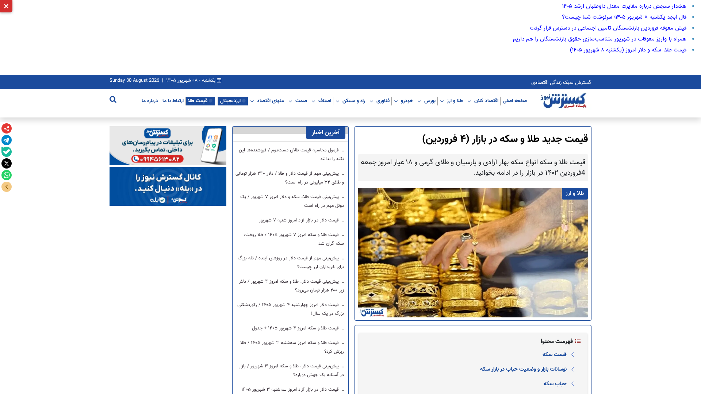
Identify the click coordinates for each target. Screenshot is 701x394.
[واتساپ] (6, 175)
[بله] (6, 152)
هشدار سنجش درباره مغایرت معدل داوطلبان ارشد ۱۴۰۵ (624, 6)
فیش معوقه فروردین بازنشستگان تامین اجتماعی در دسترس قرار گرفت (608, 28)
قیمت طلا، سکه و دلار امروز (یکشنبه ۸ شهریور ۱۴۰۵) (628, 50)
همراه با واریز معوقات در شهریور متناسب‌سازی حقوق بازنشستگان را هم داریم (599, 39)
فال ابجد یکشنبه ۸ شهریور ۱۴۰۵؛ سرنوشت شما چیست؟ (624, 17)
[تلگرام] (6, 140)
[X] (6, 163)
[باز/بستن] (6, 187)
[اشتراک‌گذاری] (6, 128)
